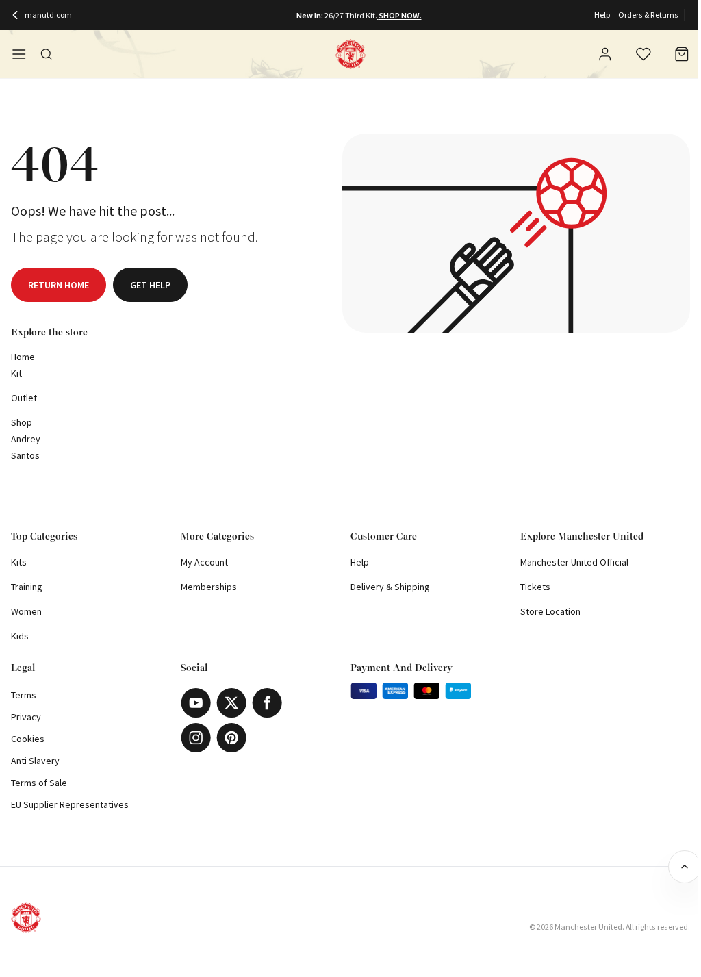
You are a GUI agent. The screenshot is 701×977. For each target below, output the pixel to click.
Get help (150, 285)
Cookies (27, 739)
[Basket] (682, 54)
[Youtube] (196, 703)
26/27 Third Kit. (350, 15)
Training (26, 587)
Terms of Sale (39, 782)
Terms (23, 695)
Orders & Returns (648, 15)
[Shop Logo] (350, 54)
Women (26, 611)
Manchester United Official (574, 562)
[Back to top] (684, 866)
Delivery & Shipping (390, 587)
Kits (19, 562)
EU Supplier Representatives (70, 804)
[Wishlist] (643, 54)
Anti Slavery (35, 760)
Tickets (535, 587)
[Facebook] (267, 703)
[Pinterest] (231, 737)
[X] (231, 703)
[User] (605, 56)
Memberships (209, 587)
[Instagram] (196, 737)
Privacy (26, 717)
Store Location (550, 611)
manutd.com (48, 15)
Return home (58, 285)
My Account (204, 562)
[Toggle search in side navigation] (46, 54)
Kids (20, 636)
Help (602, 15)
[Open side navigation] (19, 54)
